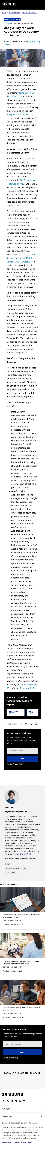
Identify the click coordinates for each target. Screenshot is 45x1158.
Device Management (29, 12)
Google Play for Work (17, 114)
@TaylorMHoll (25, 854)
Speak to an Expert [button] (13, 712)
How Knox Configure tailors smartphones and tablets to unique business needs (21, 962)
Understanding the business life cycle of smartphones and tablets (22, 916)
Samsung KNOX (27, 688)
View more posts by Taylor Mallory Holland (20, 858)
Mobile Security (14, 12)
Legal (30, 1142)
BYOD (25, 868)
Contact (16, 1142)
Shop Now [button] (31, 712)
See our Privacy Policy (15, 764)
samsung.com (6, 1142)
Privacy (23, 1142)
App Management (13, 868)
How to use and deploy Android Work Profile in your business (21, 1009)
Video (10, 23)
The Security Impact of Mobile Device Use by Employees (21, 258)
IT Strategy (10, 872)
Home (4, 12)
